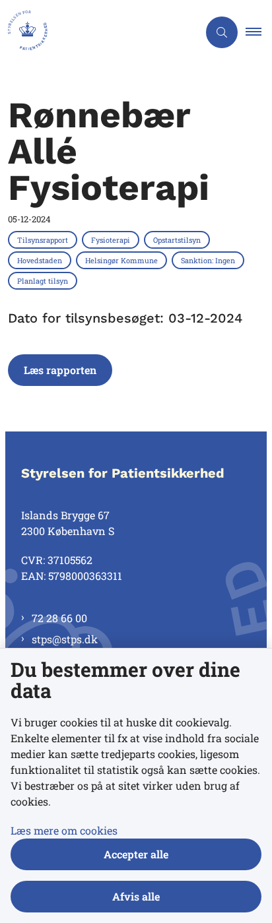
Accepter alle (136, 854)
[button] (259, 32)
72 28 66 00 (59, 618)
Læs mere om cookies (64, 830)
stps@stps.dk (65, 639)
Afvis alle (136, 896)
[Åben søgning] (222, 32)
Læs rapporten (60, 370)
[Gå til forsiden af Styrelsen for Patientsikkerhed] (99, 32)
